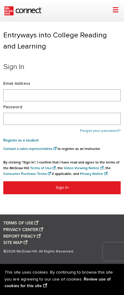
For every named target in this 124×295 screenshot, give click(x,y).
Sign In (62, 188)
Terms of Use (41, 168)
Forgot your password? (100, 131)
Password (12, 107)
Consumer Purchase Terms (25, 174)
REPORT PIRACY (19, 236)
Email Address (16, 83)
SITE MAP (13, 242)
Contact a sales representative (28, 149)
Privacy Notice (91, 174)
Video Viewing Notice (81, 168)
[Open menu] (115, 11)
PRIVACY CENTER (20, 229)
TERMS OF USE (18, 223)
